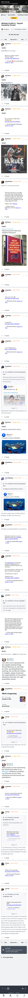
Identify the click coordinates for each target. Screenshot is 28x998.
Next (22, 39)
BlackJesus (6, 29)
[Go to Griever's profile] (2, 864)
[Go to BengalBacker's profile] (2, 182)
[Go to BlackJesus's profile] (2, 29)
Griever (7, 863)
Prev (6, 39)
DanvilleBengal (9, 478)
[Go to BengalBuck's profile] (2, 367)
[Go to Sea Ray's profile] (2, 717)
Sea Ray (7, 716)
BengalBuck (8, 366)
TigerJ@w (21, 601)
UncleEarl (7, 595)
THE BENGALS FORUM (20, 29)
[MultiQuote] (2, 70)
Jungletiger (8, 274)
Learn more (3, 2)
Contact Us (11, 993)
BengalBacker (9, 181)
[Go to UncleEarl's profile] (2, 595)
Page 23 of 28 (13, 39)
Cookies (17, 993)
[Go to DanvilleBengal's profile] (2, 478)
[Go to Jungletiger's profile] (2, 275)
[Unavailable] (14, 85)
